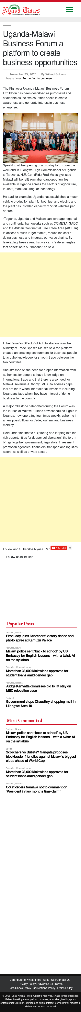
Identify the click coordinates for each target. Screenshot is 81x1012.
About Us (49, 980)
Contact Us (63, 980)
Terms (59, 984)
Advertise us (45, 984)
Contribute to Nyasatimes (26, 980)
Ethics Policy (65, 988)
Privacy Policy (27, 984)
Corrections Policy (44, 988)
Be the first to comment (37, 78)
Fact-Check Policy (20, 988)
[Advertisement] (40, 294)
